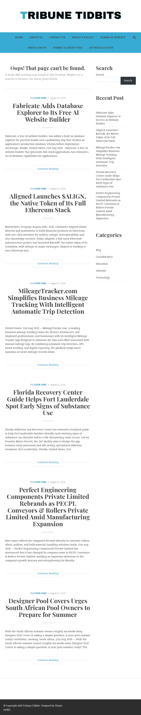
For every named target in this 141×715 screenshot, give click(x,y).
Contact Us (57, 37)
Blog (98, 250)
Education (102, 263)
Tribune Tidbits (31, 705)
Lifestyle (101, 270)
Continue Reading (48, 168)
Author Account (101, 47)
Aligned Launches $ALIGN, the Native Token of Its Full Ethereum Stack (47, 203)
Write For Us (37, 47)
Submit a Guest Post (68, 47)
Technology (103, 277)
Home (19, 37)
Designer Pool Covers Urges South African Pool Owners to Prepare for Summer (48, 607)
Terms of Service (112, 37)
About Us (36, 37)
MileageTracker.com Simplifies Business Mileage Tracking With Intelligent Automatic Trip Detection (48, 301)
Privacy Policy (83, 37)
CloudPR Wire (38, 98)
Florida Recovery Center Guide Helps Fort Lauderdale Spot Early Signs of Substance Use (48, 402)
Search (100, 74)
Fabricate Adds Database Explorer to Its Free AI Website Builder (48, 112)
